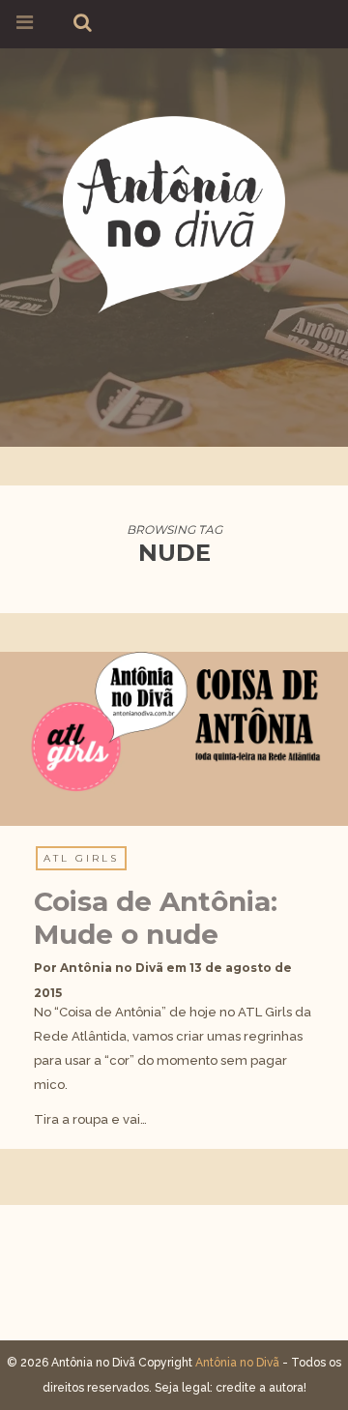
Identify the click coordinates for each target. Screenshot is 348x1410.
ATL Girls (81, 858)
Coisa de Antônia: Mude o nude (155, 918)
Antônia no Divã (111, 967)
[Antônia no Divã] (174, 211)
